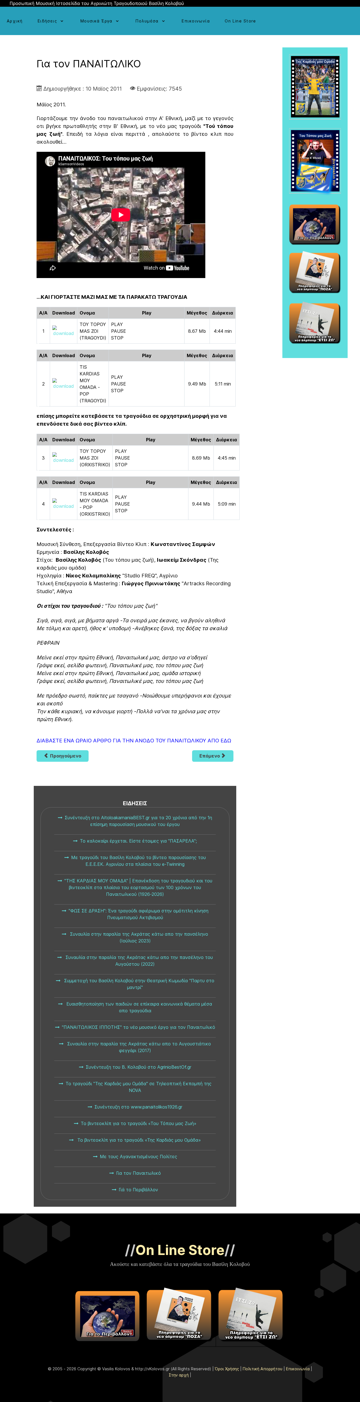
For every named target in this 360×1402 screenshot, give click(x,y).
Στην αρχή (179, 1375)
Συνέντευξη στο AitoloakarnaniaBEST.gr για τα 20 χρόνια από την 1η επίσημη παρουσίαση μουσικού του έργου (138, 821)
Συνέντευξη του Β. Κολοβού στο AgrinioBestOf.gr (138, 1067)
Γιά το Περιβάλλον (138, 1189)
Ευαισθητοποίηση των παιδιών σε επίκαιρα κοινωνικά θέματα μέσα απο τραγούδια (138, 1007)
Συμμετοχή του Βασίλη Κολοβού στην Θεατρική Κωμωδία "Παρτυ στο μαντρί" (138, 984)
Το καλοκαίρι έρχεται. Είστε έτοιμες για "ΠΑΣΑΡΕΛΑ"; (138, 841)
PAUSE (118, 331)
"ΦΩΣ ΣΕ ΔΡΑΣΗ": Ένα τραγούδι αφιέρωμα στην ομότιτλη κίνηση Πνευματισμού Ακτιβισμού (138, 914)
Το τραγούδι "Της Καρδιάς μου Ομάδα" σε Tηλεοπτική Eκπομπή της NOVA (139, 1087)
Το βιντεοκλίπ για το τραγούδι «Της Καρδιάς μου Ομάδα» (138, 1140)
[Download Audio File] (63, 331)
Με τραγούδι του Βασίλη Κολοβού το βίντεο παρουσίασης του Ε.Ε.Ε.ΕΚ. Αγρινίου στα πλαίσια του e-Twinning (138, 861)
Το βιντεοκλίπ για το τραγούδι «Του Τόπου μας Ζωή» (138, 1123)
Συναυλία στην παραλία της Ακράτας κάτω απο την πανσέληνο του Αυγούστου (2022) (138, 960)
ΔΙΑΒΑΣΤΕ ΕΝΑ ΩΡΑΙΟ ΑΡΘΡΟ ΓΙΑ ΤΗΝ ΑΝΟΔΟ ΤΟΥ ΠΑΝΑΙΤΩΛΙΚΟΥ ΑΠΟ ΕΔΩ (134, 740)
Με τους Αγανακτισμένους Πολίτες (138, 1156)
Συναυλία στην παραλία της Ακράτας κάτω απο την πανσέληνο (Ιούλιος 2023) (138, 937)
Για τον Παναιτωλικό (138, 1173)
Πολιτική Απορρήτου (262, 1368)
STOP (117, 338)
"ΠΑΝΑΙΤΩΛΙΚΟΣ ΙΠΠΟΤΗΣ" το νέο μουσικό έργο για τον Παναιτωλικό (138, 1027)
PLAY (117, 324)
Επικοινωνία (298, 1368)
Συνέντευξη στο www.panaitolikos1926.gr (138, 1107)
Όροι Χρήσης (227, 1368)
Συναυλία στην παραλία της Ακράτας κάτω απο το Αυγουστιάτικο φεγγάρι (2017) (138, 1047)
